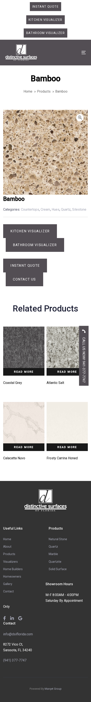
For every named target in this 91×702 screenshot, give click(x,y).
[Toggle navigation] (72, 52)
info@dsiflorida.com (18, 634)
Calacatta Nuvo (14, 458)
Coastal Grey (12, 383)
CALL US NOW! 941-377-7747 (84, 360)
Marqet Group (53, 688)
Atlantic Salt (55, 383)
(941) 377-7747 (14, 660)
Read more (24, 371)
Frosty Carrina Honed (62, 458)
